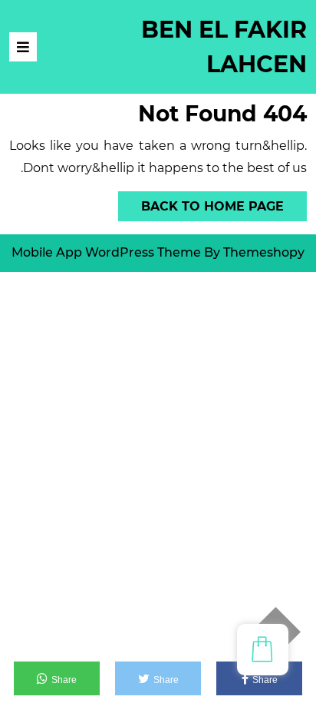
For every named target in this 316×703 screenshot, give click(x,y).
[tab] (23, 47)
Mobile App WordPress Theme (106, 252)
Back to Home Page (224, 202)
